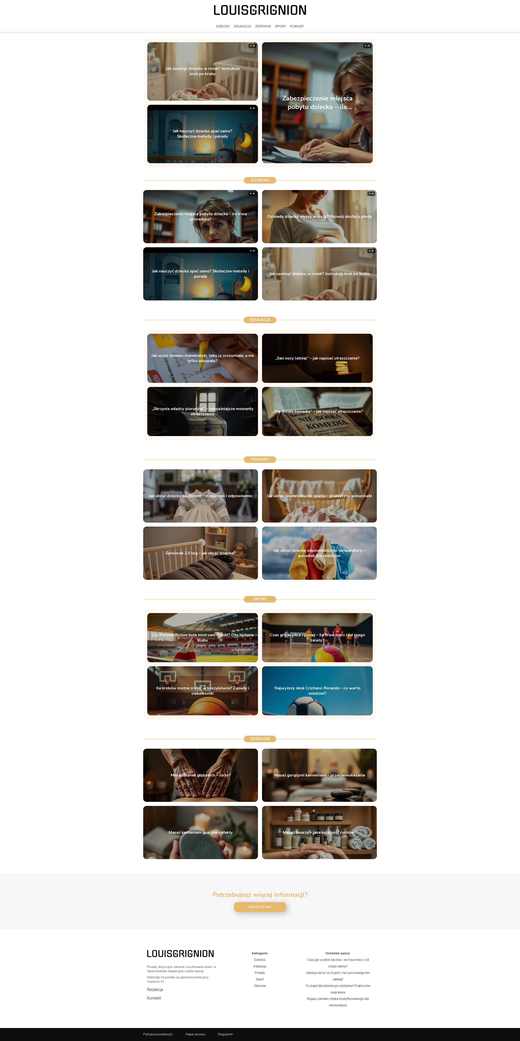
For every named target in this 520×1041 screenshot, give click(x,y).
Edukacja (242, 26)
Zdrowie (263, 26)
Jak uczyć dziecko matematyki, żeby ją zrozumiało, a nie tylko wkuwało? (202, 358)
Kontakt (154, 998)
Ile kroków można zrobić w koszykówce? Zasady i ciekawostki (202, 691)
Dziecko (223, 26)
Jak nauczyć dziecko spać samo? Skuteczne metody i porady (202, 134)
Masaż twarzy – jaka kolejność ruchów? (319, 832)
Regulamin (225, 1034)
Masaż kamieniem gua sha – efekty (201, 832)
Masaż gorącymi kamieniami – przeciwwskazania (319, 775)
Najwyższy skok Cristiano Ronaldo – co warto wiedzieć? (317, 691)
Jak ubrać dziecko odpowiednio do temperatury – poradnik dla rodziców (319, 553)
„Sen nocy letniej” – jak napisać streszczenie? (317, 358)
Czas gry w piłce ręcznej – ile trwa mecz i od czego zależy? (317, 637)
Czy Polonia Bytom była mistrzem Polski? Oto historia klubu (203, 637)
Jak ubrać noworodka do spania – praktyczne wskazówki (319, 496)
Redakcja (155, 989)
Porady (297, 26)
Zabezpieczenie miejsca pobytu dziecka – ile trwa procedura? (317, 102)
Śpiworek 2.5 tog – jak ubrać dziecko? (201, 553)
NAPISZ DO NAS (260, 907)
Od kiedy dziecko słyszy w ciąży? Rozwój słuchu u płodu (319, 216)
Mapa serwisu (195, 1034)
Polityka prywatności (158, 1034)
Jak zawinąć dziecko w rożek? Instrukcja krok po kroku (203, 71)
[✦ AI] (343, 162)
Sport (280, 26)
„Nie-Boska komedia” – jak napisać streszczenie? (317, 411)
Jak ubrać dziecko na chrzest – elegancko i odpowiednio (200, 496)
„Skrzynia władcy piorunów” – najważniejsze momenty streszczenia (203, 411)
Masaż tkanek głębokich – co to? (201, 775)
